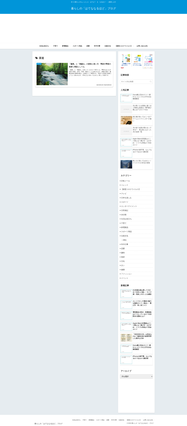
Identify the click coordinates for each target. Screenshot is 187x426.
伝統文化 (121, 420)
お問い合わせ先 (148, 420)
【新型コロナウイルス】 (133, 420)
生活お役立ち (76, 420)
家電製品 (91, 420)
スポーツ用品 (100, 420)
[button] (150, 81)
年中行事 (114, 420)
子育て (85, 420)
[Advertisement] (93, 28)
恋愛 (107, 420)
